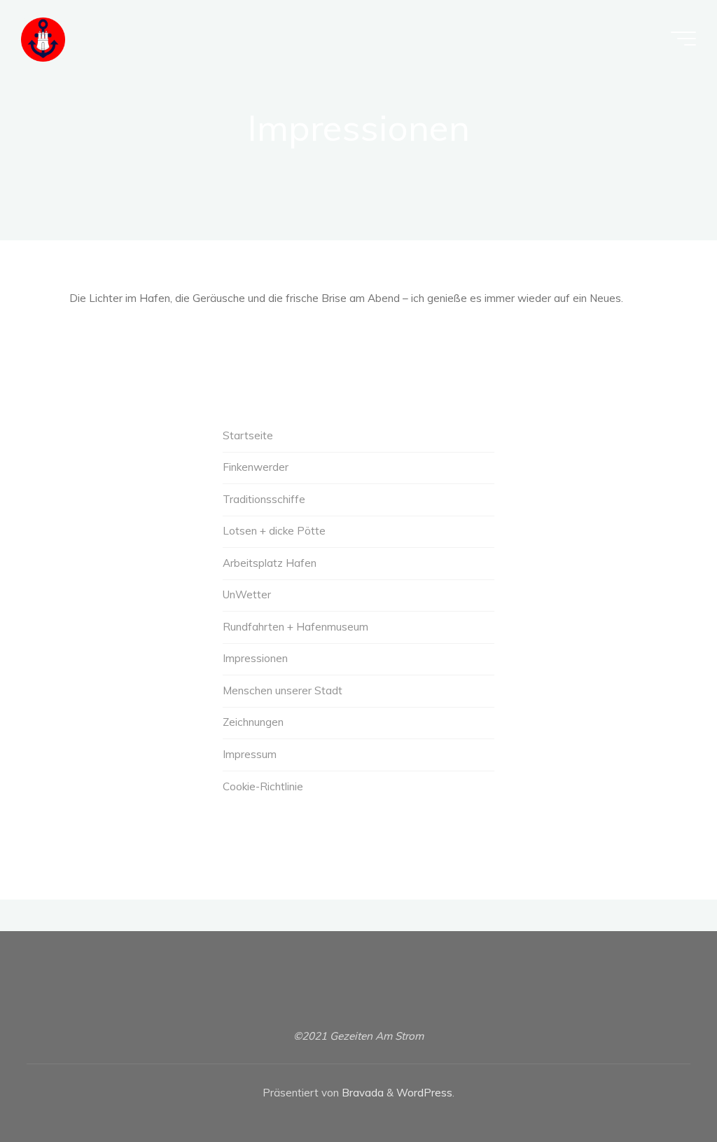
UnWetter (247, 594)
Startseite (248, 435)
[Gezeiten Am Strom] (43, 38)
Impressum (250, 754)
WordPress (424, 1092)
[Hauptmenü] (683, 39)
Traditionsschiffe (264, 499)
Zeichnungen (253, 722)
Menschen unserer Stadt (282, 690)
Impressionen (255, 658)
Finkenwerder (255, 467)
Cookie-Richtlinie (263, 786)
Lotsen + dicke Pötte (274, 530)
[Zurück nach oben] (662, 1087)
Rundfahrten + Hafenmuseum (295, 626)
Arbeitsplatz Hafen (269, 563)
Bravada (361, 1092)
